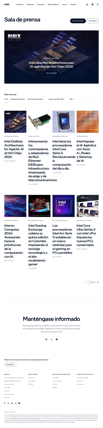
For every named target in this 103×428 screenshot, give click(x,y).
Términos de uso (57, 381)
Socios (64, 4)
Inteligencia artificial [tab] (18, 99)
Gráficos (30, 384)
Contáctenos (80, 384)
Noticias (6, 391)
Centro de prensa (78, 21)
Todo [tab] (6, 99)
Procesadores (32, 381)
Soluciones (41, 4)
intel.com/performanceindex (84, 417)
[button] (10, 365)
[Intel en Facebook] (5, 403)
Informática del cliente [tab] (35, 99)
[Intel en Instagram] (15, 403)
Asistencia (30, 4)
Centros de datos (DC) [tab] (56, 99)
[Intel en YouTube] (19, 403)
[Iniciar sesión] (87, 4)
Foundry (73, 4)
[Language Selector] (92, 4)
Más (71, 99)
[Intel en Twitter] (8, 403)
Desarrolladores (53, 4)
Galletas (55, 387)
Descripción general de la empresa (13, 377)
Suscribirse (93, 21)
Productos (20, 4)
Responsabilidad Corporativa (12, 381)
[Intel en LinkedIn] (12, 403)
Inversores (7, 387)
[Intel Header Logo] (7, 4)
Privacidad (55, 377)
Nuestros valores (9, 384)
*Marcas (55, 384)
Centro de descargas (82, 377)
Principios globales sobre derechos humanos (48, 420)
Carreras (6, 397)
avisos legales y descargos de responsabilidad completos (25, 418)
